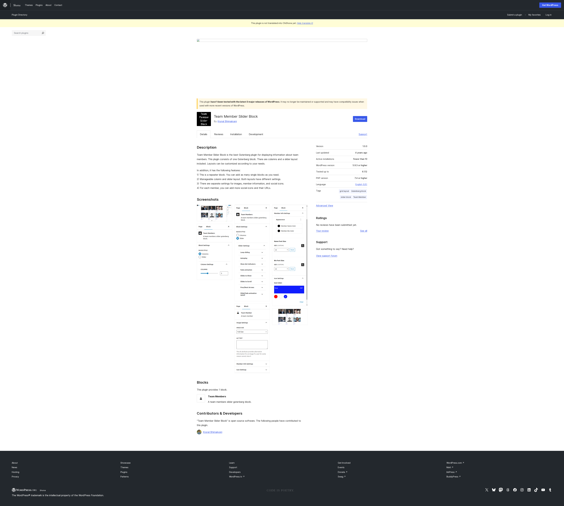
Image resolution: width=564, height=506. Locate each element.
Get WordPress (550, 5)
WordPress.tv (237, 476)
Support (363, 134)
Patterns (124, 476)
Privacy (15, 476)
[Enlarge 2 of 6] (228, 227)
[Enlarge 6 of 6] (303, 312)
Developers (235, 472)
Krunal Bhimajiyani (227, 121)
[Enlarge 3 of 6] (265, 208)
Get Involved (344, 463)
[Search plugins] (43, 33)
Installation (236, 134)
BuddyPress (453, 476)
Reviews (218, 134)
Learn (232, 463)
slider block (346, 197)
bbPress (451, 472)
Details (203, 134)
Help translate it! (305, 23)
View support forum (326, 255)
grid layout (344, 191)
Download (360, 119)
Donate (343, 472)
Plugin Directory (19, 14)
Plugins (123, 472)
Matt (449, 467)
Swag (342, 476)
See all (363, 230)
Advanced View (324, 205)
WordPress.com (455, 463)
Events (341, 467)
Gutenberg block (358, 191)
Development (256, 134)
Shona (43, 490)
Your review (322, 230)
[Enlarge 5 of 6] (303, 208)
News (14, 467)
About (15, 463)
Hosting (15, 472)
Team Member (359, 197)
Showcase (125, 463)
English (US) (361, 184)
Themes (124, 467)
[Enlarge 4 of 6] (265, 307)
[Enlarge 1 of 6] (228, 208)
